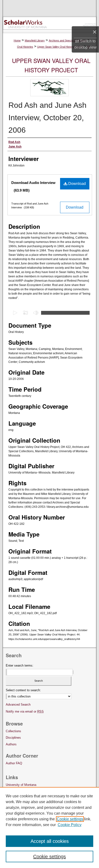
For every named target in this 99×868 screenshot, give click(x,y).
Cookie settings (70, 819)
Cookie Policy (69, 825)
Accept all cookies (50, 841)
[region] (49, 827)
